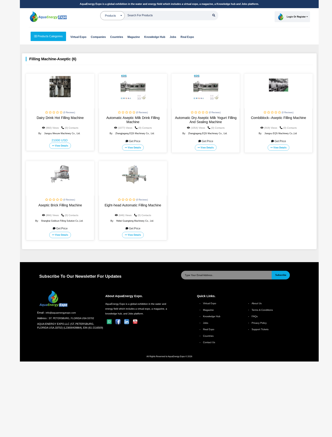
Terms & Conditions (262, 310)
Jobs (205, 323)
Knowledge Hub (211, 316)
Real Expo (208, 329)
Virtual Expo (209, 303)
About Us (257, 303)
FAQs (255, 316)
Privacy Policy (259, 323)
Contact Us (209, 342)
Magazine (208, 310)
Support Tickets (260, 329)
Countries (208, 336)
